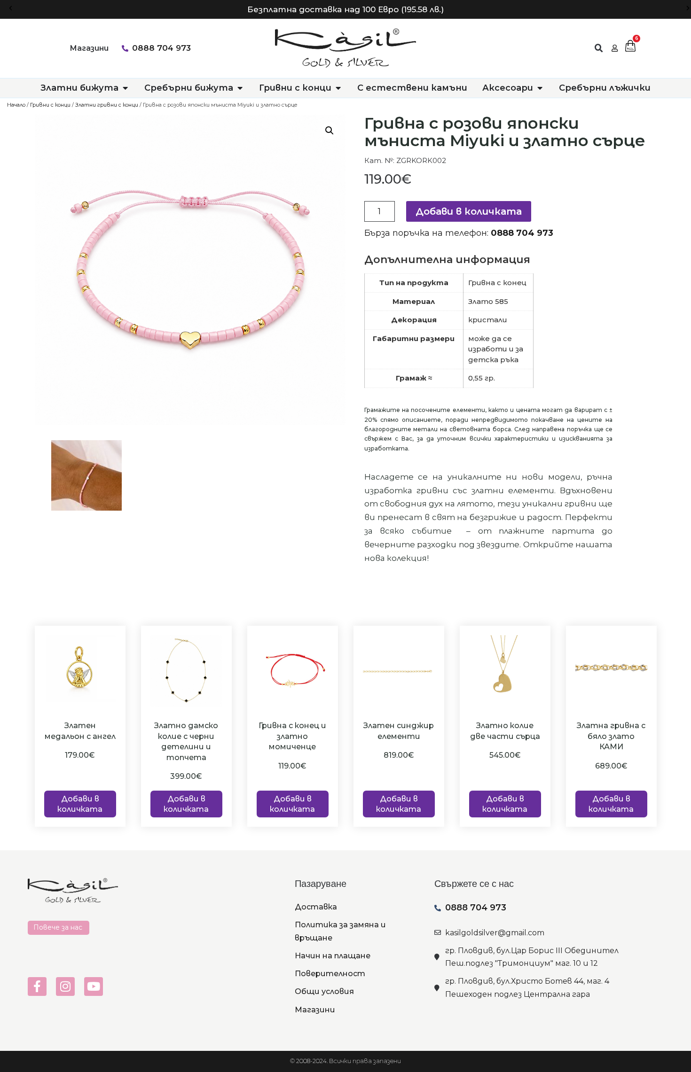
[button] (11, 8)
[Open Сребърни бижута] (240, 88)
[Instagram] (65, 986)
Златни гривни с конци (106, 104)
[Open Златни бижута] (125, 88)
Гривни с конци (50, 104)
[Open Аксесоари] (539, 88)
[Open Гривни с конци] (338, 88)
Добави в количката (469, 211)
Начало (16, 104)
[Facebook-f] (37, 986)
